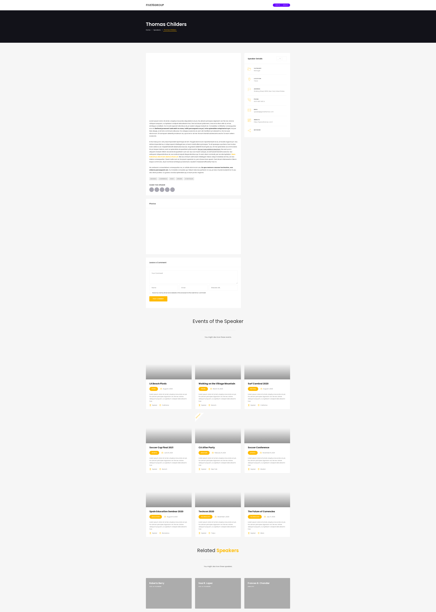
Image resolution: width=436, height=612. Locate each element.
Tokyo (213, 533)
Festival (253, 389)
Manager (257, 71)
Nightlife (204, 453)
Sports (154, 453)
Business (153, 179)
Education (156, 517)
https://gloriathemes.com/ (263, 122)
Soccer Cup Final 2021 (161, 447)
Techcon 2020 (206, 511)
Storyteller (189, 179)
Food (154, 389)
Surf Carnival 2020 (258, 383)
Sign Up (285, 5)
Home (148, 30)
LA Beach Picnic (158, 383)
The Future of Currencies (261, 511)
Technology (205, 517)
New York (214, 469)
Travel (203, 389)
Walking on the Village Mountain (217, 383)
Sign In (277, 5)
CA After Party (207, 447)
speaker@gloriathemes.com (264, 112)
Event (172, 179)
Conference (163, 179)
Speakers (157, 30)
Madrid (262, 469)
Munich (213, 405)
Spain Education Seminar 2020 (166, 511)
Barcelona (165, 533)
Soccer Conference (258, 447)
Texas (256, 81)
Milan (262, 533)
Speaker (179, 179)
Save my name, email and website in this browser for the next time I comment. (179, 293)
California (165, 405)
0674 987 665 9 (259, 101)
